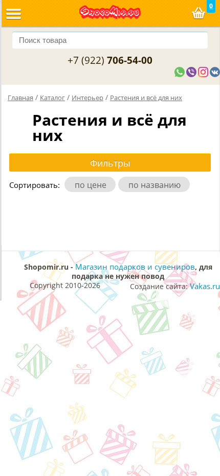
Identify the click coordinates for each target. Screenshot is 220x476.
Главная (20, 97)
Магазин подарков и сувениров (135, 266)
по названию (156, 185)
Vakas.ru (205, 286)
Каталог (52, 97)
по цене (93, 185)
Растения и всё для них (146, 97)
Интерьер (87, 97)
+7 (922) (110, 60)
